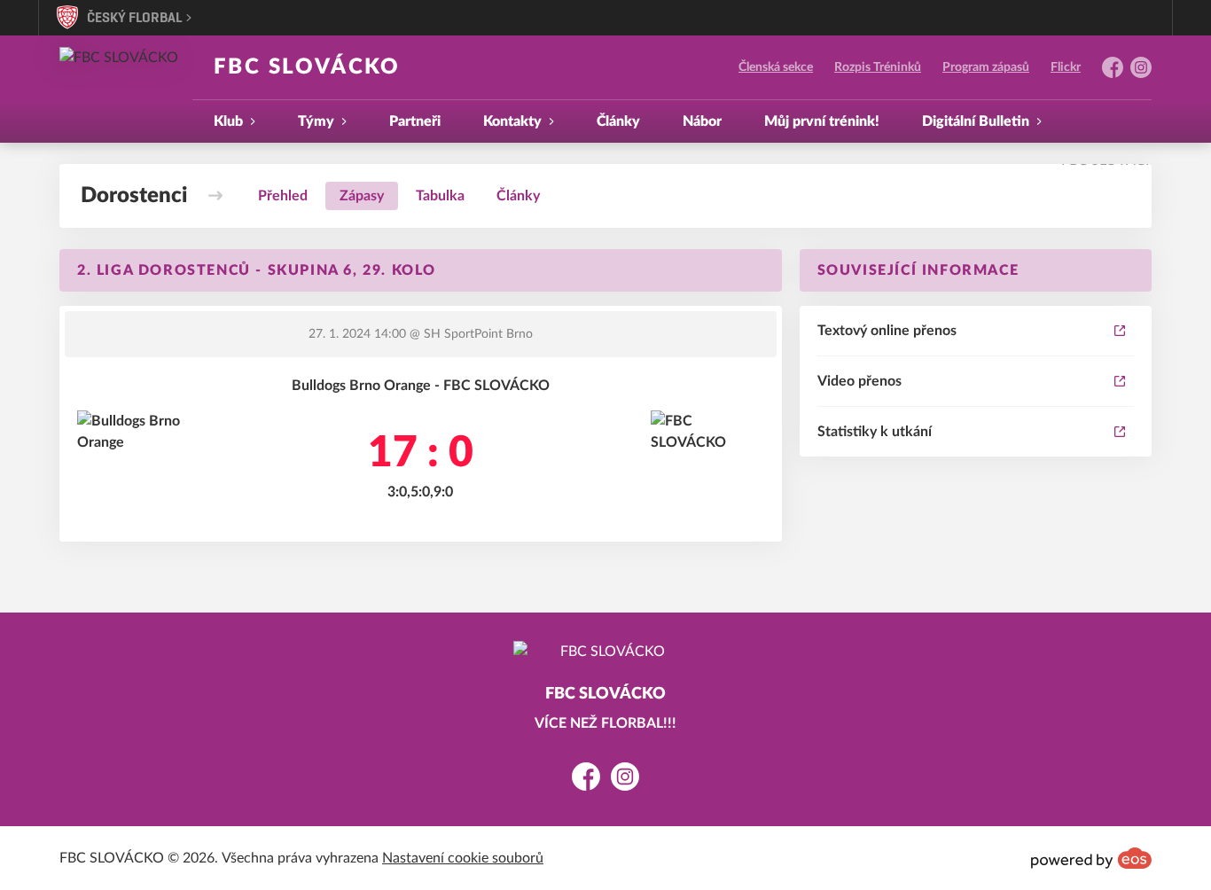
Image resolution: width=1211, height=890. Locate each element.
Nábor (702, 121)
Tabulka (440, 196)
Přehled (283, 196)
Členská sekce (775, 67)
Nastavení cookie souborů (462, 858)
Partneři (415, 121)
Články (618, 121)
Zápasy (362, 196)
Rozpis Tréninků (877, 67)
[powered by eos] (1091, 858)
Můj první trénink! (821, 121)
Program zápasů (985, 67)
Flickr (1066, 67)
